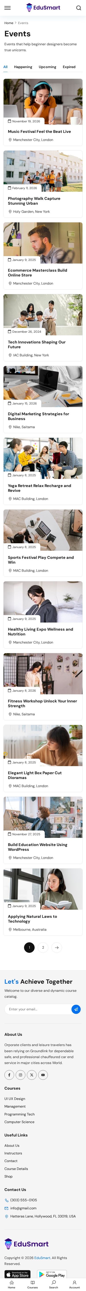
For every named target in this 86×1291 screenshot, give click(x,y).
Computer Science (19, 1122)
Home (8, 23)
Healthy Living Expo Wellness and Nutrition (40, 632)
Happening (23, 67)
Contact (10, 1161)
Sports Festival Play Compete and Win (41, 560)
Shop (8, 1176)
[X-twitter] (32, 1075)
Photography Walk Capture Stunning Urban (34, 201)
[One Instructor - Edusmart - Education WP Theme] (43, 8)
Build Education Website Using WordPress (37, 847)
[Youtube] (43, 1075)
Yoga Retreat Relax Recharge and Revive (39, 488)
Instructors (13, 1153)
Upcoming (47, 67)
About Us (11, 1145)
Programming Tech (19, 1114)
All (5, 67)
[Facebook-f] (9, 1075)
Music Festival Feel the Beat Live (39, 131)
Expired (69, 67)
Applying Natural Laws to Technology (32, 919)
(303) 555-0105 (23, 1200)
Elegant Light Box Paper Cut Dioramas (35, 775)
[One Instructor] (26, 1248)
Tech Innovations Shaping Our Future (36, 344)
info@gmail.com (23, 1208)
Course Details (16, 1168)
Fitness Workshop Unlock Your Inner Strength (42, 703)
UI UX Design (14, 1098)
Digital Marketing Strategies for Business (38, 416)
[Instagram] (20, 1075)
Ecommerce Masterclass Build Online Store (37, 273)
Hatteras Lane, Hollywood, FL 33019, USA (43, 1216)
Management (15, 1106)
